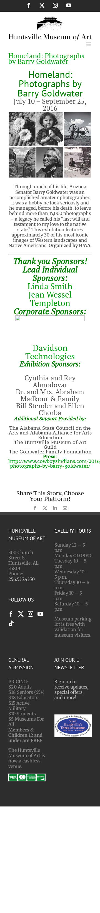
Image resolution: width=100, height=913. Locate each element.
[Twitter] (21, 614)
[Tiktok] (11, 623)
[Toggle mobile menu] (89, 44)
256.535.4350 (21, 579)
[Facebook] (11, 614)
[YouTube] (40, 614)
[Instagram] (30, 614)
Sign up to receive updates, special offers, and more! (71, 690)
